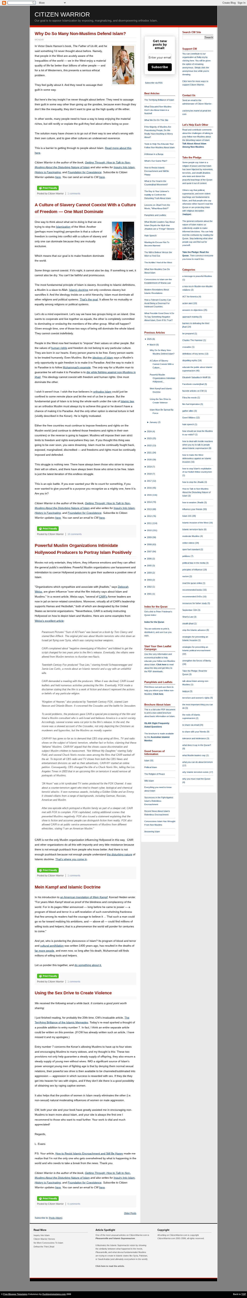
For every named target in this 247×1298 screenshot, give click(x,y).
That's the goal (89, 299)
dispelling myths (190, 360)
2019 (149, 467)
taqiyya (186, 214)
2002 (149, 587)
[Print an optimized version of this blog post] (48, 189)
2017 (149, 481)
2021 (149, 452)
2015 (149, 495)
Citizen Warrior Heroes (44, 1239)
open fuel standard (191, 549)
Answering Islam (152, 831)
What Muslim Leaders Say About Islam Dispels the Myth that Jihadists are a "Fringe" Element (159, 225)
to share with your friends (194, 731)
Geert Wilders (189, 417)
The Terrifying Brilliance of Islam (159, 100)
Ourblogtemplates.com (54, 1294)
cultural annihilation (52, 945)
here (58, 177)
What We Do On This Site (156, 120)
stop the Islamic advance (194, 630)
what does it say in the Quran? (196, 745)
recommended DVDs (192, 596)
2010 (149, 530)
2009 (149, 537)
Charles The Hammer (192, 340)
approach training (190, 317)
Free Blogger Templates (15, 1294)
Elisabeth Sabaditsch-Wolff (195, 377)
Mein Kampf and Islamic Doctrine (68, 887)
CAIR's (103, 596)
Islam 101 (148, 760)
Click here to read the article (110, 1266)
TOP (243, 1294)
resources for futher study (194, 603)
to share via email (190, 725)
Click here (158, 694)
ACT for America (190, 296)
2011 (149, 523)
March (153, 345)
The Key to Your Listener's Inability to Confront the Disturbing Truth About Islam (157, 194)
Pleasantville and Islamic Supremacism (115, 1238)
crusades (187, 347)
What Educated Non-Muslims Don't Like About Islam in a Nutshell (158, 110)
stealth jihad (188, 623)
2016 (149, 488)
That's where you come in (71, 859)
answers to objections (192, 310)
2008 (149, 544)
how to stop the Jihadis (193, 482)
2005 (149, 565)
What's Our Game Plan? (155, 161)
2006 (149, 558)
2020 (149, 459)
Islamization (63, 226)
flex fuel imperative (191, 404)
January (154, 422)
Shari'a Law (188, 617)
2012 (149, 516)
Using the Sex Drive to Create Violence (73, 992)
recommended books (192, 590)
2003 (149, 580)
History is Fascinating (48, 172)
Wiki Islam (149, 781)
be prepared (188, 333)
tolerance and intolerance (194, 738)
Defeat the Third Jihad (44, 1246)
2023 (149, 438)
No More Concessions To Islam (48, 1243)
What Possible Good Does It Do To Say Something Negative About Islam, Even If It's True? (159, 316)
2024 (149, 431)
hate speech (188, 424)
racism (185, 576)
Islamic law (127, 401)
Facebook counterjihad (193, 384)
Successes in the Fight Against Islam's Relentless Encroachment (158, 801)
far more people (44, 950)
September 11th (190, 610)
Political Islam (150, 767)
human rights (59, 347)
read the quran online (192, 583)
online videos (188, 543)
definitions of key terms (193, 354)
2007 (149, 551)
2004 (149, 573)
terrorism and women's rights (196, 698)
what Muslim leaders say (194, 755)
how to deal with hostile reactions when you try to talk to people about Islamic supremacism (197, 444)
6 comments (74, 1204)
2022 (149, 445)
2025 (149, 339)
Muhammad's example (77, 367)
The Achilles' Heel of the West (158, 262)
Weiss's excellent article (49, 620)
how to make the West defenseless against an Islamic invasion (196, 458)
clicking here (188, 60)
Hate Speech (150, 235)
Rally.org (201, 57)
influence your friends (192, 509)
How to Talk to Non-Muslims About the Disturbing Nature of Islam (196, 492)
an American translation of (83, 897)
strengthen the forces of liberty (196, 660)
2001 (149, 594)
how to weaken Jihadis (193, 502)
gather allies (188, 411)
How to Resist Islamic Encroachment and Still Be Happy (89, 1153)
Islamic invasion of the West (195, 523)
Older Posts (130, 1213)
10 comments (75, 534)
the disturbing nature (119, 854)
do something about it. (88, 965)
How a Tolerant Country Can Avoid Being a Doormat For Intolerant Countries (157, 303)
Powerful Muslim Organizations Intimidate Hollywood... (162, 378)
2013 (149, 509)
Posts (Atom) (55, 1218)
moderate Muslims (191, 536)
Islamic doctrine (78, 289)
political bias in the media (194, 563)
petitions (186, 556)
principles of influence (192, 569)
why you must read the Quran (196, 779)
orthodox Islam (102, 391)
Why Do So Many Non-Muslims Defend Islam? (80, 33)
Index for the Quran (154, 622)
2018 (149, 474)
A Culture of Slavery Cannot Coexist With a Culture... (161, 364)
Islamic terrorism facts (193, 529)
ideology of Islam (102, 357)
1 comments (74, 193)
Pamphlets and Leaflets (155, 215)
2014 (149, 502)
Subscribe (159, 67)
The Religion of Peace (154, 774)
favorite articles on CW (193, 391)
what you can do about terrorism (197, 762)
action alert (187, 303)
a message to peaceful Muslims (197, 276)
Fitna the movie (189, 397)
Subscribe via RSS (153, 83)
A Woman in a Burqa (153, 154)
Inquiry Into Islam (124, 167)
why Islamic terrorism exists (195, 772)
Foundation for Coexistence (85, 172)
